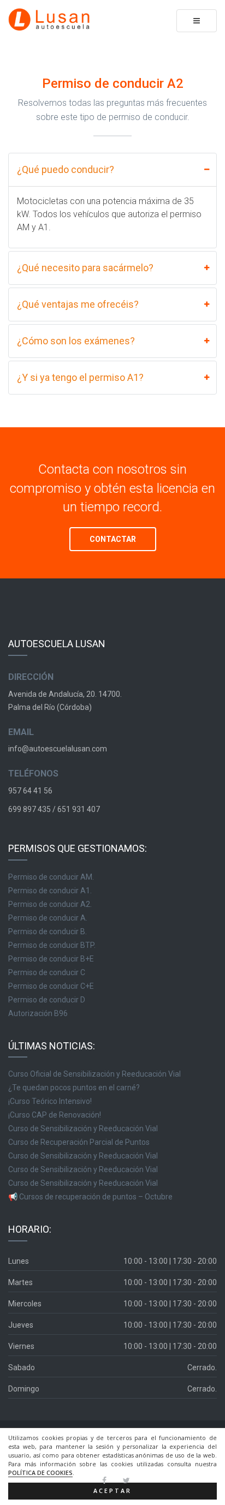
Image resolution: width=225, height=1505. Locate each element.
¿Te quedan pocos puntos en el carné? (74, 1087)
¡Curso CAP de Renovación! (54, 1114)
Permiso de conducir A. (47, 917)
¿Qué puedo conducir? (65, 169)
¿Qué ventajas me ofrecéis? (78, 304)
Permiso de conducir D (46, 999)
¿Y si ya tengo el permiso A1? (80, 377)
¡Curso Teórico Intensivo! (50, 1101)
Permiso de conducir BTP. (52, 945)
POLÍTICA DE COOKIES (40, 1473)
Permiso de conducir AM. (51, 877)
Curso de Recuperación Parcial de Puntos (79, 1142)
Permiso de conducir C (46, 972)
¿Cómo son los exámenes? (76, 341)
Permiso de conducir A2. (50, 904)
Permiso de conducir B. (47, 931)
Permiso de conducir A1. (50, 890)
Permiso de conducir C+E (51, 986)
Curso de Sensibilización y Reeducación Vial (83, 1128)
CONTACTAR (113, 539)
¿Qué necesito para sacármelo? (85, 267)
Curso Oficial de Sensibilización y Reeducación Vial (94, 1074)
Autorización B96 (38, 1013)
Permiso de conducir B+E (51, 958)
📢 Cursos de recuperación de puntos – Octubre (90, 1196)
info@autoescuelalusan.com (57, 748)
